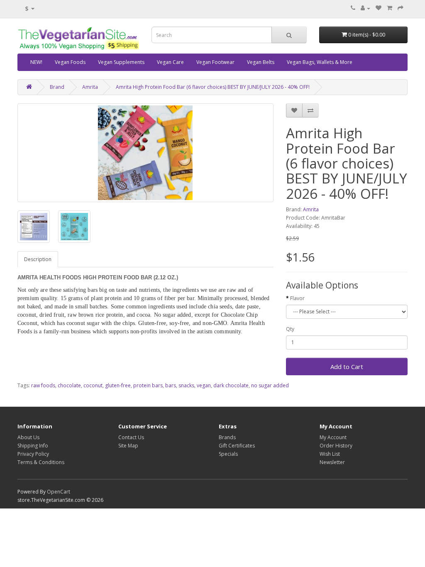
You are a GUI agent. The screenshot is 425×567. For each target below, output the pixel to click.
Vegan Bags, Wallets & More (319, 62)
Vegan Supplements (121, 62)
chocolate (69, 385)
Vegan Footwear (215, 62)
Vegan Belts (260, 62)
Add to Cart (346, 366)
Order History (336, 445)
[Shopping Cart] (389, 8)
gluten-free (118, 385)
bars (170, 385)
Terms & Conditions (40, 462)
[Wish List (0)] (378, 8)
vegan (204, 385)
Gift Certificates (237, 445)
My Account (333, 437)
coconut (93, 385)
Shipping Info (32, 445)
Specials (228, 453)
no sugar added (270, 385)
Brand (57, 86)
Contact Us (131, 437)
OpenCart (58, 491)
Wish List (330, 453)
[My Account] (365, 8)
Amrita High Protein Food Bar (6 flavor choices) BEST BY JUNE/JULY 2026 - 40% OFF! (213, 86)
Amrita (90, 86)
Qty (290, 328)
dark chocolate (231, 385)
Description (37, 259)
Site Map (128, 445)
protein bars (148, 385)
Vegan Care (170, 62)
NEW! (36, 62)
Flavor (297, 298)
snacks (186, 385)
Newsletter (332, 462)
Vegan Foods (70, 62)
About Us (28, 437)
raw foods (43, 385)
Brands (227, 437)
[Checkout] (400, 8)
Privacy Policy (33, 453)
